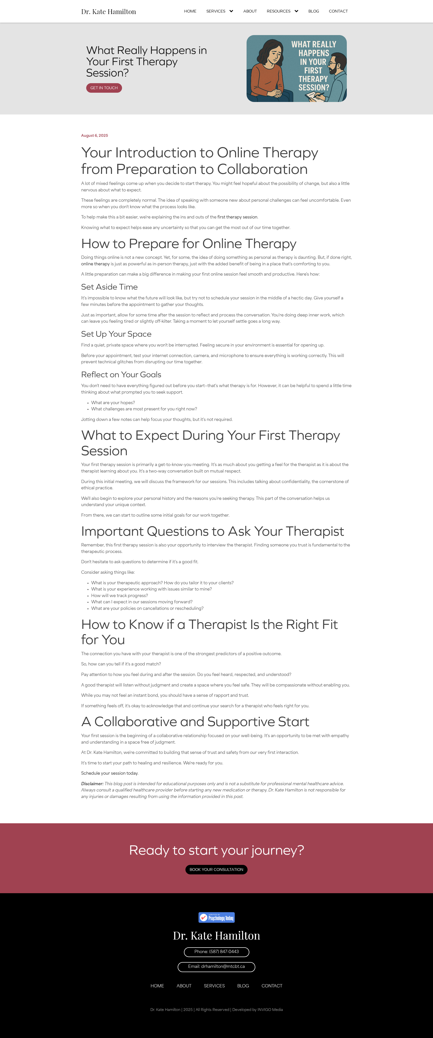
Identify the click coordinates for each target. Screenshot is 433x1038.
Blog (313, 11)
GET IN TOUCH (104, 87)
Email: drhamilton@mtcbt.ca (216, 967)
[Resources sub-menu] (297, 11)
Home (190, 11)
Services (215, 11)
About (250, 11)
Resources (278, 11)
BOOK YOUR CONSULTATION (216, 869)
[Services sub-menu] (232, 11)
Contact (338, 11)
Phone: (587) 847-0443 (216, 952)
